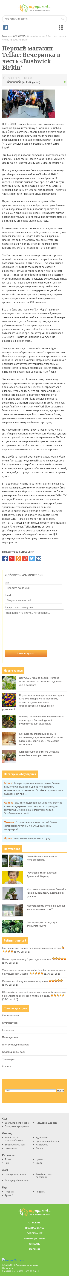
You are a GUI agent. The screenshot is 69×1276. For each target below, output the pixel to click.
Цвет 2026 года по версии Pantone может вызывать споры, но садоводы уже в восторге (40, 681)
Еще (4, 1187)
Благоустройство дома (17, 1180)
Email (8, 595)
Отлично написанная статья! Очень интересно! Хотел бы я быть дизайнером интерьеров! (30, 826)
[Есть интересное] (14, 81)
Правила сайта (34, 1228)
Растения (8, 1155)
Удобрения (42, 1137)
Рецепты (40, 1191)
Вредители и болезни (47, 1141)
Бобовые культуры (15, 1144)
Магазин (34, 1249)
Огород (7, 1133)
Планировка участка (15, 1174)
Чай (7, 1162)
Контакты (34, 1244)
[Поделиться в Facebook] (5, 558)
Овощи (39, 1148)
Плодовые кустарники (17, 1126)
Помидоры (11, 1148)
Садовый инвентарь (13, 1051)
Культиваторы (10, 1022)
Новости (9, 1191)
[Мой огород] (34, 11)
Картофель (42, 1144)
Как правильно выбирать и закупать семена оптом (31, 948)
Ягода (39, 1162)
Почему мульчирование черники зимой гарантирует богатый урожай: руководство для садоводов (41, 720)
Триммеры (8, 1059)
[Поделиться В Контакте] (38, 558)
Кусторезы (8, 1030)
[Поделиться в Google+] (12, 558)
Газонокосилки (10, 1015)
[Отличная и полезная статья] (19, 81)
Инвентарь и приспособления (14, 1139)
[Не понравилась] (8, 81)
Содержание (34, 1233)
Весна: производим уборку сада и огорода (26, 959)
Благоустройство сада (17, 1122)
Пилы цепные (10, 1037)
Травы (8, 1159)
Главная (6, 36)
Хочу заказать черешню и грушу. (32, 838)
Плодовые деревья (47, 1122)
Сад (4, 1118)
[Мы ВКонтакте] (5, 27)
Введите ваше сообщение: (19, 607)
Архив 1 (9, 1195)
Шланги (6, 1066)
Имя (7, 582)
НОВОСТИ (19, 36)
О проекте (34, 1222)
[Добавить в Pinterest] (25, 558)
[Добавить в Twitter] (32, 558)
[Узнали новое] (16, 81)
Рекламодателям (34, 1238)
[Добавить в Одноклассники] (18, 558)
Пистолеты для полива (15, 1044)
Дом (5, 1170)
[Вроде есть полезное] (11, 81)
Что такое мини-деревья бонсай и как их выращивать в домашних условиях (46, 893)
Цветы (39, 1159)
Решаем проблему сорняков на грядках (25, 981)
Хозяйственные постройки (44, 1175)
